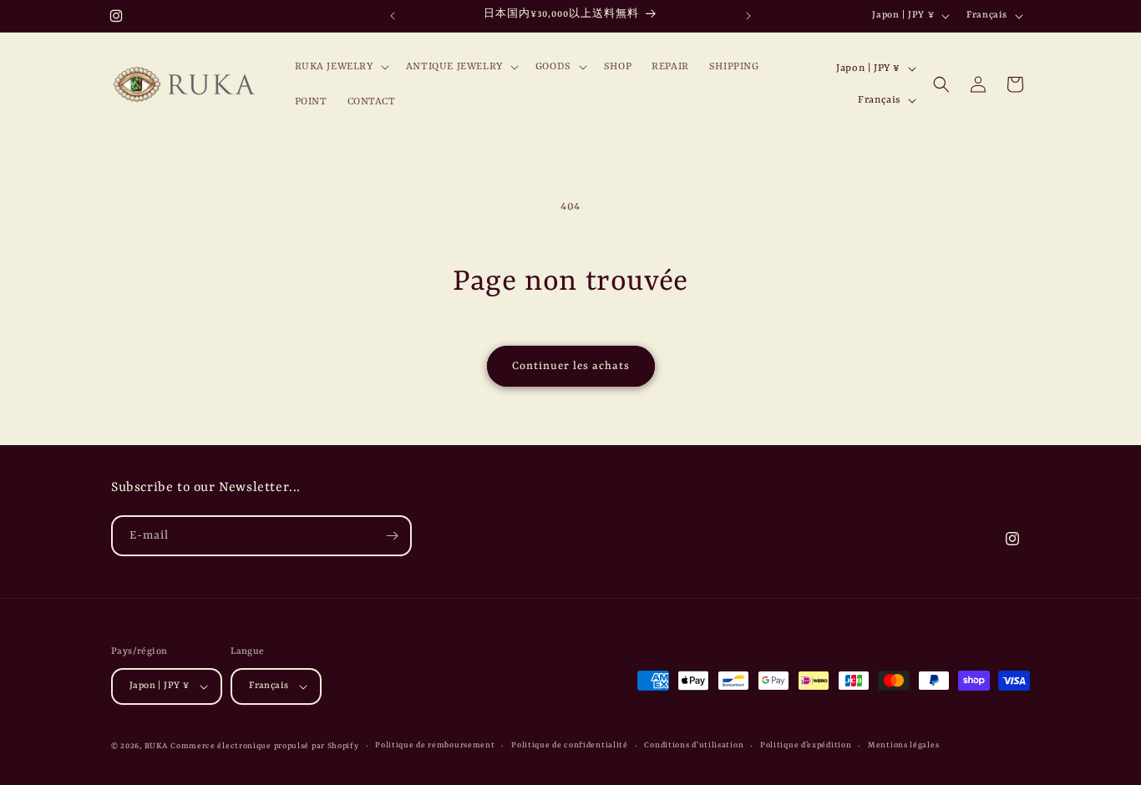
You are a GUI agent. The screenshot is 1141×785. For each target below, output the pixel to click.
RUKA (156, 746)
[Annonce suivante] (748, 16)
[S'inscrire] (391, 535)
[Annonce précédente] (392, 16)
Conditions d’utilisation (693, 745)
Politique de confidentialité (569, 745)
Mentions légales (903, 745)
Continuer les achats (571, 366)
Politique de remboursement (434, 745)
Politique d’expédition (805, 745)
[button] (340, 66)
